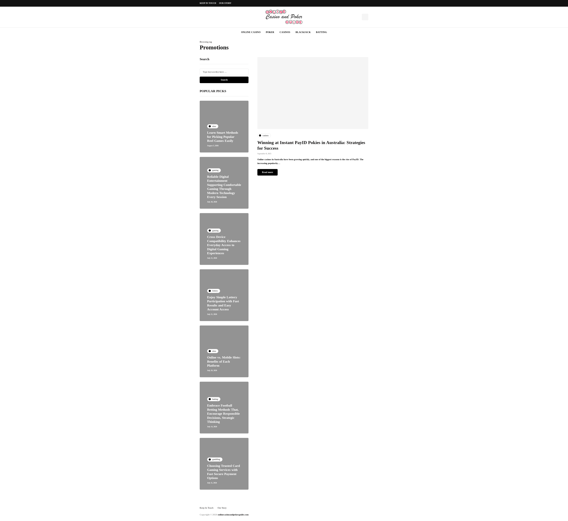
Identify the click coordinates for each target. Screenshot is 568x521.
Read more (267, 172)
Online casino (250, 32)
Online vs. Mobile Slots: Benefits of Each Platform (223, 361)
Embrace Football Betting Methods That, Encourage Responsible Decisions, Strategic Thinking (223, 414)
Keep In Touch (208, 3)
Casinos (285, 32)
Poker (270, 32)
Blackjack (303, 32)
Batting (321, 32)
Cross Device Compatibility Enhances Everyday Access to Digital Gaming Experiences (224, 245)
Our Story (225, 3)
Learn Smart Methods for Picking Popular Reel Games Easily (222, 137)
